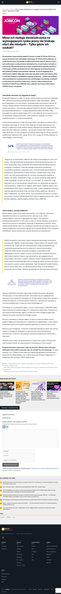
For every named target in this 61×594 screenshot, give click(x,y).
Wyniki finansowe (51, 549)
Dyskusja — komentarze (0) (10, 407)
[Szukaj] (58, 2)
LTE (32, 559)
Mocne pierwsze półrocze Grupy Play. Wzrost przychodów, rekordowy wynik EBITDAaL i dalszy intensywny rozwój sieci (38, 395)
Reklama (49, 562)
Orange (33, 546)
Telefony (19, 549)
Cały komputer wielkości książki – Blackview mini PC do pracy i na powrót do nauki (6, 395)
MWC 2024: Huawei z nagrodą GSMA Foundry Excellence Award (20, 371)
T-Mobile (34, 551)
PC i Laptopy (20, 559)
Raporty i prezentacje (27, 363)
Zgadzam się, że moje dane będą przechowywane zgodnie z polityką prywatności (20, 424)
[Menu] (2, 2)
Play (33, 549)
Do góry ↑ (4, 591)
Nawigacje (19, 557)
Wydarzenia (50, 363)
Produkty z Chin (21, 565)
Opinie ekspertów (12, 363)
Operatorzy (36, 542)
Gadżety (19, 562)
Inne (3, 570)
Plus (33, 554)
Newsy (12, 9)
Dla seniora (19, 554)
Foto (3, 582)
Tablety (18, 551)
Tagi (52, 589)
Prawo (48, 557)
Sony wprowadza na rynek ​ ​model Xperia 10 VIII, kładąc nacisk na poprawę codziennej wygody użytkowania (29, 508)
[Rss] (3, 537)
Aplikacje (4, 579)
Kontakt (35, 589)
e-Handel (49, 559)
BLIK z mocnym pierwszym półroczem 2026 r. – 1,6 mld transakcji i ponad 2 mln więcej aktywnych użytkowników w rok (30, 503)
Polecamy (4, 549)
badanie (6, 365)
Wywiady (49, 554)
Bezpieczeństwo (6, 574)
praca (16, 365)
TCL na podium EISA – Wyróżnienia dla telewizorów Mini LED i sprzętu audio (24, 487)
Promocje (4, 546)
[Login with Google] (7, 426)
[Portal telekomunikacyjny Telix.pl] (30, 2)
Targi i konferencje (42, 363)
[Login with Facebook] (4, 426)
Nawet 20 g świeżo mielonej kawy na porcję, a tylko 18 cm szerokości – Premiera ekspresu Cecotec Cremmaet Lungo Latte (30, 483)
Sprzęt (19, 542)
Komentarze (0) (6, 417)
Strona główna (5, 9)
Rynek (34, 363)
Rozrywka (4, 576)
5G (32, 557)
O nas (29, 589)
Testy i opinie (20, 546)
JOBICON (11, 365)
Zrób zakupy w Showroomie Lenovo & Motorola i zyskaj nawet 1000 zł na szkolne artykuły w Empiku (30, 499)
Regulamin (46, 589)
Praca (19, 363)
